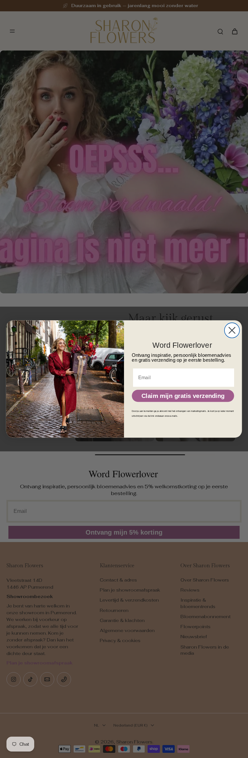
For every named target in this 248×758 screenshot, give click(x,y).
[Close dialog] (232, 330)
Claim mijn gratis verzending (183, 395)
